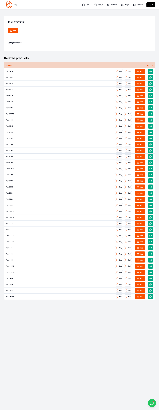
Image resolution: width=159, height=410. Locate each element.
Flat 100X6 (9, 77)
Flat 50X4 (9, 144)
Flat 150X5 (10, 248)
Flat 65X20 (10, 114)
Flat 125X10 (10, 236)
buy (120, 71)
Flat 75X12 (9, 102)
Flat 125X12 (10, 242)
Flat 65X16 (9, 108)
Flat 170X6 (9, 278)
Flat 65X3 (9, 175)
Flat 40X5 (9, 126)
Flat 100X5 (10, 120)
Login (150, 5)
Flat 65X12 (9, 199)
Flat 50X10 (10, 169)
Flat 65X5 (9, 181)
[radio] (117, 71)
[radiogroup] (123, 71)
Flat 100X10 (10, 211)
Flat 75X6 (9, 83)
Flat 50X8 (9, 163)
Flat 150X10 (10, 266)
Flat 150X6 (9, 254)
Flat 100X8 (9, 205)
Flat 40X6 (9, 132)
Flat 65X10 (9, 193)
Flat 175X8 (9, 284)
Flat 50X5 (9, 150)
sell (129, 71)
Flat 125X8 (9, 230)
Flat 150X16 (10, 272)
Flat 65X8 (9, 187)
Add (14, 31)
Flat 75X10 (9, 96)
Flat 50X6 (9, 157)
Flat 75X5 (9, 71)
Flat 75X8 (9, 90)
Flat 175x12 (10, 297)
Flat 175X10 (10, 290)
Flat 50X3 (9, 138)
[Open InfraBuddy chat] (152, 403)
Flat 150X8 (9, 260)
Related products (16, 58)
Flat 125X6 (9, 224)
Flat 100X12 (10, 217)
